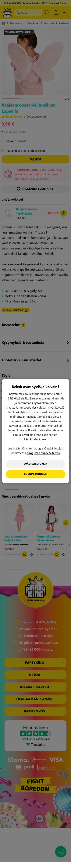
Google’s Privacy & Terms (43, 453)
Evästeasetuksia (35, 464)
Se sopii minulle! (35, 474)
